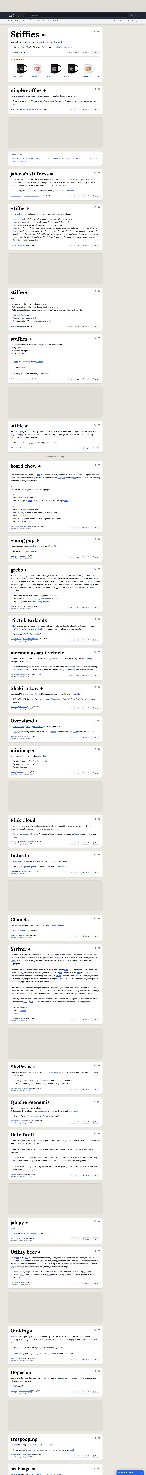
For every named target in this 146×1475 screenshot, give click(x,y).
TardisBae (21, 935)
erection (24, 179)
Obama (23, 1010)
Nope (22, 1274)
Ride (72, 190)
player (38, 761)
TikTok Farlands (16, 639)
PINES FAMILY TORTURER (30, 639)
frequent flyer (53, 1072)
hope (16, 1353)
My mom (16, 930)
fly (58, 1083)
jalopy (12, 1238)
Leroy (16, 731)
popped (32, 442)
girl (22, 96)
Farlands (33, 634)
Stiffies (13, 52)
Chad (15, 222)
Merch (97, 53)
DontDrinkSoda (22, 1358)
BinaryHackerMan (25, 526)
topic (28, 726)
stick (66, 500)
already (16, 1160)
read (64, 185)
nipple (64, 101)
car (18, 1228)
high (12, 1266)
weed (54, 1353)
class (55, 442)
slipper (54, 925)
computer (61, 477)
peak (76, 1111)
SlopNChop (20, 245)
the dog (22, 556)
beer (17, 1257)
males (19, 214)
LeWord (20, 772)
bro (38, 634)
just (22, 551)
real (26, 1140)
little (91, 182)
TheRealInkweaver (27, 1455)
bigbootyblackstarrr (27, 109)
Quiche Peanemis (16, 1121)
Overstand (14, 736)
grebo (13, 606)
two (30, 318)
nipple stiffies (15, 109)
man (18, 315)
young (27, 551)
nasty (55, 1450)
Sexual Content (43, 21)
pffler (21, 1174)
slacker (13, 960)
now (34, 601)
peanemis (35, 1116)
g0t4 (18, 52)
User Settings (133, 21)
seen (63, 1378)
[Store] (131, 15)
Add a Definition (119, 21)
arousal (58, 42)
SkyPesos (14, 1088)
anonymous (21, 871)
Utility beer (14, 1282)
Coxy (18, 326)
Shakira (54, 699)
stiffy (38, 158)
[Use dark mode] (136, 15)
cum (86, 231)
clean (30, 500)
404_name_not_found (26, 1088)
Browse (25, 21)
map (13, 756)
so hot (22, 442)
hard (42, 304)
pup (32, 551)
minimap (13, 772)
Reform (38, 694)
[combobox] (76, 15)
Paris (44, 1080)
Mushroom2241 (28, 1121)
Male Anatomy (58, 21)
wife (23, 219)
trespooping (15, 1455)
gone (60, 972)
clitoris (39, 42)
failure (58, 975)
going (26, 866)
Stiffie (63, 158)
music (91, 575)
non (37, 1336)
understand (18, 726)
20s (55, 546)
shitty (14, 1228)
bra (14, 104)
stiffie (12, 326)
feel (57, 96)
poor (92, 1072)
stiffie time (73, 158)
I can (15, 1233)
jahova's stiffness (16, 196)
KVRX (29, 674)
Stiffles (55, 158)
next (45, 1445)
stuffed (15, 344)
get (32, 866)
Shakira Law (14, 707)
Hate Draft (14, 1174)
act (15, 1445)
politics (30, 993)
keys (38, 474)
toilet (35, 1445)
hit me (22, 930)
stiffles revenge (19, 161)
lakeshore (23, 1282)
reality (55, 829)
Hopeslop (14, 1391)
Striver (13, 1018)
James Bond (26, 1233)
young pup (14, 556)
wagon (35, 658)
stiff (38, 96)
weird (35, 629)
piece (44, 1111)
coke (55, 307)
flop (62, 925)
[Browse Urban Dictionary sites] (15, 15)
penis (30, 42)
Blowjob (16, 231)
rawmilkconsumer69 (25, 1391)
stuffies (46, 158)
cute (30, 350)
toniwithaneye (24, 842)
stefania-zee (22, 379)
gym (26, 101)
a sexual (44, 214)
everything (42, 756)
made (44, 344)
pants (24, 434)
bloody (39, 601)
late (42, 546)
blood (60, 431)
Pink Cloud (14, 842)
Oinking (13, 1358)
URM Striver (21, 1018)
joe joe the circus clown (31, 196)
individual (21, 861)
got (23, 315)
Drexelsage (20, 448)
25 (69, 310)
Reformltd (23, 707)
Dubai (42, 699)
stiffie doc (85, 158)
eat (74, 477)
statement (38, 726)
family (89, 658)
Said (40, 629)
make (53, 861)
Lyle (84, 1272)
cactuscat (20, 606)
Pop (55, 578)
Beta (66, 969)
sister (53, 731)
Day (30, 669)
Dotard (13, 871)
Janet (24, 47)
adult (32, 546)
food (22, 518)
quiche (27, 1116)
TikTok (13, 626)
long (34, 861)
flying (49, 925)
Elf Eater (22, 736)
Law (28, 694)
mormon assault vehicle (18, 674)
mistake (77, 694)
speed (86, 1336)
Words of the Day (14, 21)
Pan (68, 190)
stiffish (94, 158)
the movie (46, 1116)
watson (19, 1238)
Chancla (13, 935)
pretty (30, 834)
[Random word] (126, 15)
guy (21, 431)
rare (20, 1381)
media (39, 1111)
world (45, 190)
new (49, 826)
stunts (33, 1233)
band (47, 598)
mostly (22, 756)
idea (75, 731)
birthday (39, 361)
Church (18, 669)
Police (13, 1336)
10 (16, 1386)
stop (29, 1450)
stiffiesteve (15, 158)
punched (56, 47)
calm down (61, 866)
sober (94, 826)
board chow (14, 526)
